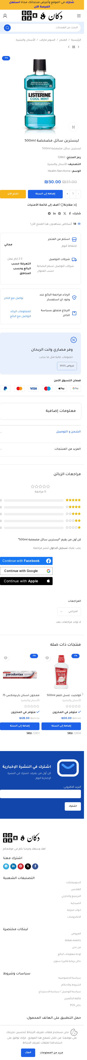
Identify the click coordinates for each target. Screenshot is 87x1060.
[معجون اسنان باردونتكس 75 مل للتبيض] (19, 672)
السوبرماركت (73, 882)
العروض (76, 934)
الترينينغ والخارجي (71, 896)
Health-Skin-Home (59, 171)
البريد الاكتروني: (72, 787)
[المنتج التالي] (68, 47)
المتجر (63, 40)
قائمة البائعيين (72, 998)
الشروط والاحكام (71, 985)
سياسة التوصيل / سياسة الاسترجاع (60, 992)
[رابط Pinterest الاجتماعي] (59, 214)
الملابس (76, 889)
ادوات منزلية (74, 910)
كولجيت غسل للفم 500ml (64, 695)
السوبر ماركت (47, 40)
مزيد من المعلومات (51, 1053)
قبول (28, 1052)
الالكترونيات (74, 917)
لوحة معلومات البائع (69, 954)
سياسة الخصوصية (69, 978)
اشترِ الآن (12, 194)
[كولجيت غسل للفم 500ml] (61, 672)
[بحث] (7, 27)
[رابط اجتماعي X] (64, 214)
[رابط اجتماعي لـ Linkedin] (54, 214)
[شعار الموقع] (42, 15)
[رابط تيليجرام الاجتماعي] (49, 214)
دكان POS (75, 1005)
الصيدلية (76, 903)
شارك (70, 2)
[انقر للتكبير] (73, 127)
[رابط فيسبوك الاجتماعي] (69, 214)
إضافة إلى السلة (45, 194)
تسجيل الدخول (59, 548)
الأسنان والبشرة (25, 40)
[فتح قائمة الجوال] (79, 16)
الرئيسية (76, 40)
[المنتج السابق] (78, 47)
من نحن (76, 947)
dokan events (73, 940)
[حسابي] (5, 16)
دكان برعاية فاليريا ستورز (67, 961)
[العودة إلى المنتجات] (73, 47)
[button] (61, 726)
